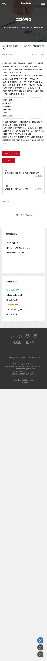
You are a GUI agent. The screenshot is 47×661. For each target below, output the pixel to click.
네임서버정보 (12, 281)
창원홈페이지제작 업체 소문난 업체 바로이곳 (23, 173)
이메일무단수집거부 (34, 358)
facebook (27, 335)
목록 (8, 161)
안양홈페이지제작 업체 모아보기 (23, 189)
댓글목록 (6, 201)
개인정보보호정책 (20, 358)
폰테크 (4, 113)
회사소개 (9, 358)
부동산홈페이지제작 (10, 109)
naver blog (12, 335)
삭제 (15, 153)
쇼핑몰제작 (6, 103)
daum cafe (20, 335)
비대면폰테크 (7, 106)
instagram (35, 335)
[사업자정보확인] (30, 374)
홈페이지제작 (7, 116)
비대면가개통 (7, 100)
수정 (6, 153)
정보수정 (4, 3)
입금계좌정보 (12, 234)
